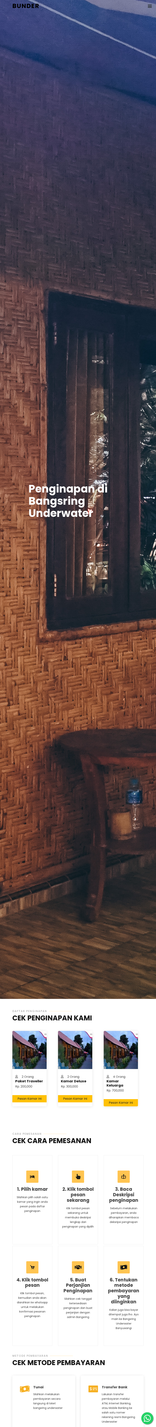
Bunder (25, 6)
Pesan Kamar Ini (29, 1098)
